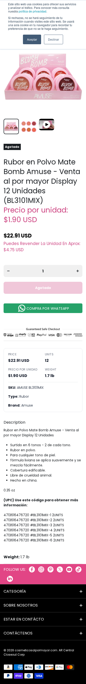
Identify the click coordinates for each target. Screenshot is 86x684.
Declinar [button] (53, 39)
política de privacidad (32, 11)
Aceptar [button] (32, 39)
